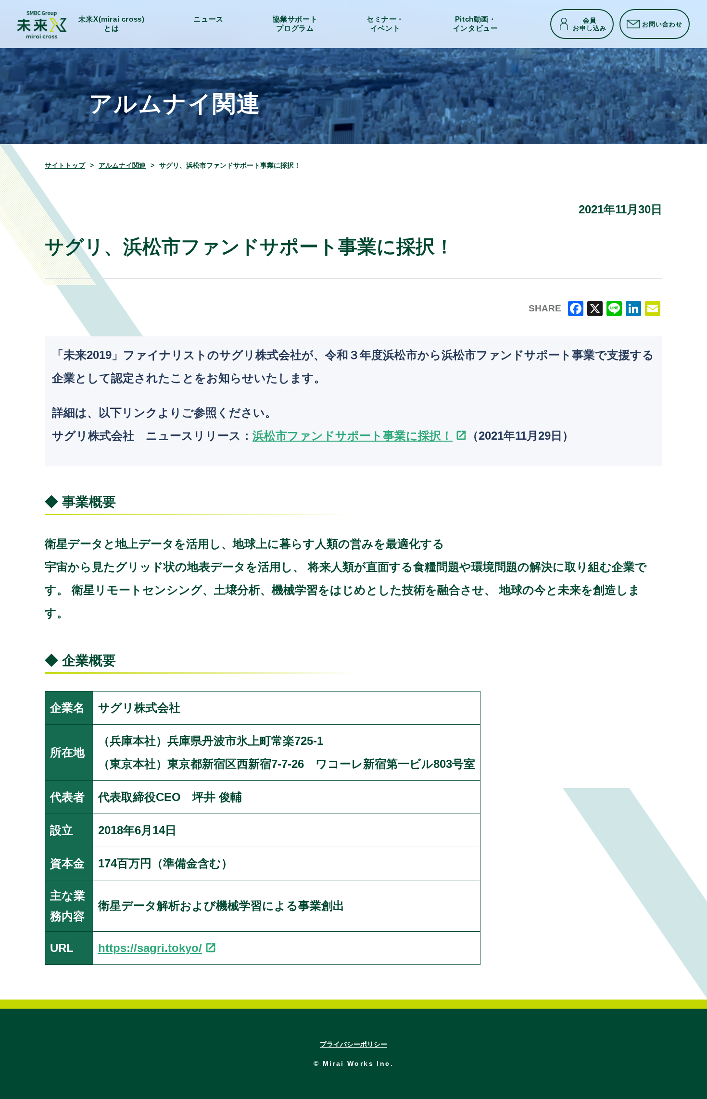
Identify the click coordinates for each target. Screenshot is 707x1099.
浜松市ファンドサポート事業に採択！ (352, 435)
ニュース (208, 19)
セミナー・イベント (385, 23)
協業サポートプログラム (295, 23)
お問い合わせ (662, 23)
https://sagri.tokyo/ (150, 947)
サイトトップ (65, 165)
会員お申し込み (589, 23)
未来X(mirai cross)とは (111, 23)
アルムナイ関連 (122, 165)
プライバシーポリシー (353, 1044)
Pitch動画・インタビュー (475, 23)
